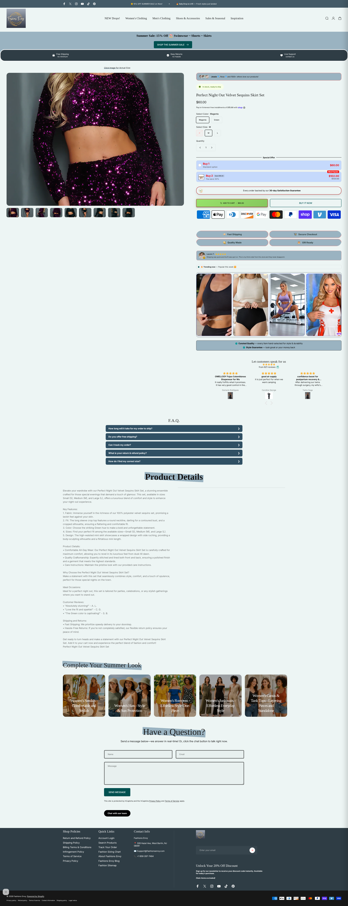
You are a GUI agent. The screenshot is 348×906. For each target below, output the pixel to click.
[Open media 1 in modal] (95, 139)
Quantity (200, 141)
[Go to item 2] (27, 212)
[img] (269, 364)
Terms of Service (172, 801)
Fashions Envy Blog (109, 861)
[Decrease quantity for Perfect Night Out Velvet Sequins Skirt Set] (199, 147)
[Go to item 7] (100, 212)
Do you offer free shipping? (122, 436)
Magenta (202, 120)
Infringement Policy (73, 851)
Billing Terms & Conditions (77, 847)
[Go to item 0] (13, 212)
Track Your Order (107, 847)
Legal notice (73, 900)
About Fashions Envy (109, 856)
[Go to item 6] (85, 212)
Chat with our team (117, 813)
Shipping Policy (71, 842)
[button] (267, 403)
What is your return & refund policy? (127, 453)
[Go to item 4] (56, 212)
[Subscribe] (252, 850)
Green (216, 120)
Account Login (106, 838)
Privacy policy (11, 900)
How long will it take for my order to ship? (130, 428)
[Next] (177, 146)
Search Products (107, 842)
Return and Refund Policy (77, 838)
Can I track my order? (119, 445)
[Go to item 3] (42, 212)
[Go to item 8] (114, 212)
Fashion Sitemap (107, 865)
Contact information (48, 900)
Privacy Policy (155, 801)
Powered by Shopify (35, 896)
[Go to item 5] (71, 212)
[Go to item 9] (129, 212)
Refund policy (22, 900)
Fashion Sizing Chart (109, 851)
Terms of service (34, 900)
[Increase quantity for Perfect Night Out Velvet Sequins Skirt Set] (212, 147)
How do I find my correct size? (124, 461)
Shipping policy (62, 900)
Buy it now (305, 203)
